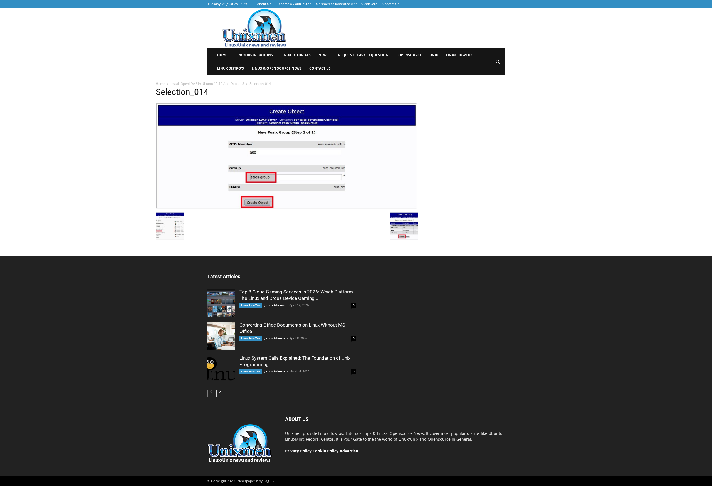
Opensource (410, 55)
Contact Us (390, 3)
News (323, 55)
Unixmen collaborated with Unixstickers (346, 3)
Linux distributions (254, 55)
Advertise (349, 450)
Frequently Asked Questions (363, 55)
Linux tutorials (296, 55)
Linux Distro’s (230, 68)
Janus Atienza (274, 305)
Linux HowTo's (251, 305)
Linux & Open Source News (276, 68)
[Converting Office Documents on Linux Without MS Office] (221, 336)
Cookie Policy (326, 450)
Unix (433, 55)
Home (222, 55)
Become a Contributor (293, 3)
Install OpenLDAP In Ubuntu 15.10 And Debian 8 (207, 83)
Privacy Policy (298, 450)
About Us (264, 3)
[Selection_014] (287, 207)
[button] (498, 64)
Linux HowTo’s (459, 55)
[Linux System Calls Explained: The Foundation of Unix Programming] (221, 369)
